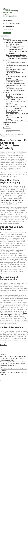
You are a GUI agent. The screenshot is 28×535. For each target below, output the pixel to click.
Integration (6, 92)
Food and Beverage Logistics (15, 83)
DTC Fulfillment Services (14, 49)
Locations (6, 503)
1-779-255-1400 (7, 20)
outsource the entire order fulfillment (12, 200)
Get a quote (7, 33)
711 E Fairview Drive (8, 26)
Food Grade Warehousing (14, 48)
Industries (6, 60)
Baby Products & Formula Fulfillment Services (14, 81)
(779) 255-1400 (5, 522)
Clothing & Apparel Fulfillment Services (16, 86)
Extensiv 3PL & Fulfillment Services (14, 118)
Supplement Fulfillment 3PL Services (15, 73)
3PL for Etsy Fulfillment (13, 105)
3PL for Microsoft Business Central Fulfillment (14, 111)
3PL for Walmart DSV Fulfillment (16, 107)
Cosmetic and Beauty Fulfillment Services (17, 77)
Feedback (6, 14)
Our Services (7, 39)
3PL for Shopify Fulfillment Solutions (14, 95)
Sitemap (3, 526)
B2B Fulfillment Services (14, 44)
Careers (5, 502)
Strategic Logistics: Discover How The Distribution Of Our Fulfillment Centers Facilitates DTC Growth (12, 363)
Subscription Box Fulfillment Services (18, 52)
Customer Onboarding (10, 11)
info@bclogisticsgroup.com (12, 23)
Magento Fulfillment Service (15, 98)
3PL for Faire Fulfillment (13, 99)
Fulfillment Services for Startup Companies (16, 63)
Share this (3, 345)
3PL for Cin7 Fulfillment (13, 108)
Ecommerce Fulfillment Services (16, 57)
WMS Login (6, 9)
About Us (6, 124)
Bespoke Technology (10, 123)
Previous (3, 355)
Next (1, 367)
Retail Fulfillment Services (14, 42)
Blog (7, 126)
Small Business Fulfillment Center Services (17, 66)
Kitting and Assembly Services (16, 55)
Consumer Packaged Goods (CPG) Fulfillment (15, 70)
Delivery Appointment (10, 16)
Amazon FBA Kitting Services (18, 58)
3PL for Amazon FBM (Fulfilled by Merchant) (16, 102)
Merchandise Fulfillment (14, 89)
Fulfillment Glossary (9, 505)
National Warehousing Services (16, 41)
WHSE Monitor (7, 12)
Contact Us (7, 128)
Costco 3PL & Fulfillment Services (17, 121)
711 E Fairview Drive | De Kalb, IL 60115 (11, 513)
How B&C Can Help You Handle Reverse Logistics (13, 373)
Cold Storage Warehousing (15, 46)
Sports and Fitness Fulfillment (15, 90)
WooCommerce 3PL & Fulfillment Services (17, 114)
